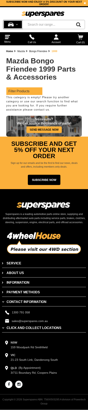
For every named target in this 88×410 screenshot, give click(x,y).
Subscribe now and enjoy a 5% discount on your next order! (44, 3)
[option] (44, 3)
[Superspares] (42, 12)
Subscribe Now (44, 180)
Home (9, 51)
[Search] (78, 24)
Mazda (21, 51)
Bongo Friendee (38, 51)
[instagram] (19, 384)
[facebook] (8, 384)
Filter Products (18, 91)
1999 (54, 51)
